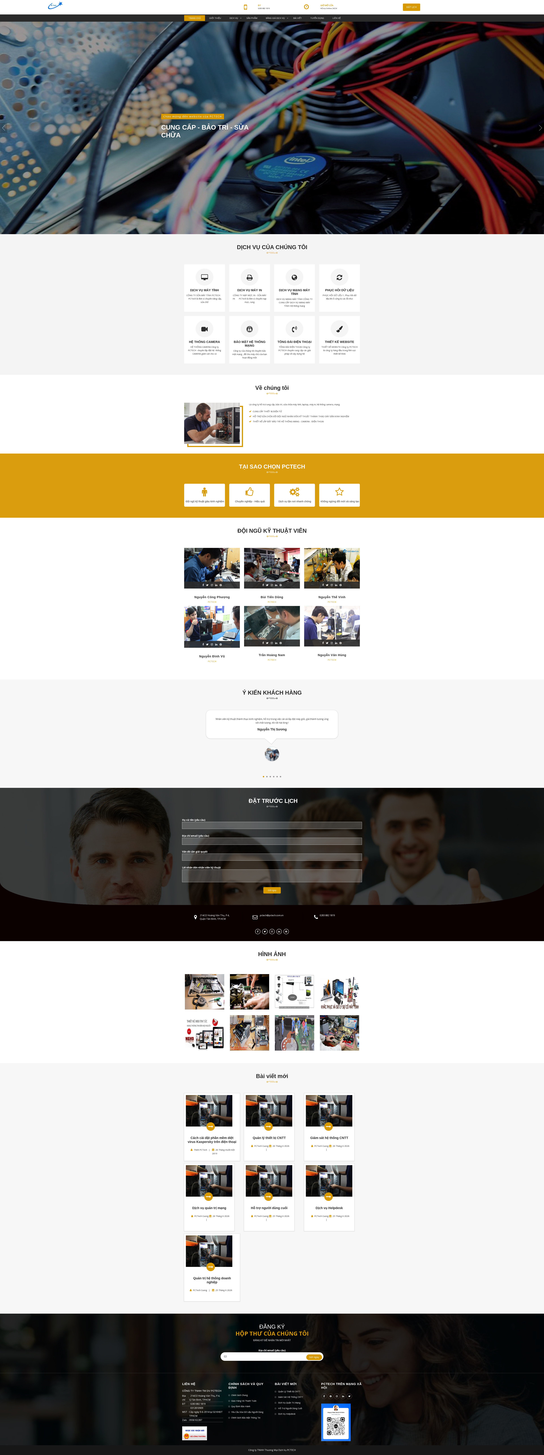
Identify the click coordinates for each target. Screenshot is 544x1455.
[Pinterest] (330, 1396)
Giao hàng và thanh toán (243, 1400)
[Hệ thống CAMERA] (294, 992)
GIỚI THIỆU (215, 18)
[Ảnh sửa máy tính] (294, 1033)
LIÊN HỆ (336, 18)
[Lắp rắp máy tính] (339, 1033)
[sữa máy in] (249, 1033)
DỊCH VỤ (234, 18)
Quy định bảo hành (240, 1406)
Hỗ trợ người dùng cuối (290, 1408)
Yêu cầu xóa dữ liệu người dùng (247, 1412)
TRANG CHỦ (194, 18)
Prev (3, 128)
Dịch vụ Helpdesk (286, 1413)
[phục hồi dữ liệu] (339, 992)
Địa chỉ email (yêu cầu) (272, 1350)
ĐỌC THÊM (172, 141)
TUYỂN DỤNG (317, 18)
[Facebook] (257, 931)
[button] (263, 776)
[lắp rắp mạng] (249, 992)
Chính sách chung (239, 1395)
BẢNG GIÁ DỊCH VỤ (275, 18)
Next (540, 128)
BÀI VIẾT (297, 18)
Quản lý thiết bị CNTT (289, 1391)
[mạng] (204, 992)
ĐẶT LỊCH (411, 7)
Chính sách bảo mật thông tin (245, 1417)
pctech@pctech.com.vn (271, 915)
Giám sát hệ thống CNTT (290, 1397)
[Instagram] (272, 931)
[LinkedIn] (343, 1396)
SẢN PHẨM (251, 18)
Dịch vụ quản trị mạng (289, 1402)
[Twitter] (265, 931)
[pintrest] (286, 931)
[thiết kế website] (204, 1033)
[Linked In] (279, 931)
